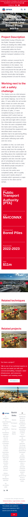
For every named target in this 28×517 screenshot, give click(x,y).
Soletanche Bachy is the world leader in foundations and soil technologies (22, 422)
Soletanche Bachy (7, 501)
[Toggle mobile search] (21, 9)
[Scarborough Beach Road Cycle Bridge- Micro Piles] (14, 311)
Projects (14, 426)
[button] (1, 283)
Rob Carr (13, 429)
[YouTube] (7, 490)
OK (14, 514)
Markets (14, 420)
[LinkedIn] (4, 490)
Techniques (14, 423)
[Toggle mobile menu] (25, 9)
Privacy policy (19, 503)
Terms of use (12, 503)
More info (24, 507)
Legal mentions (16, 501)
